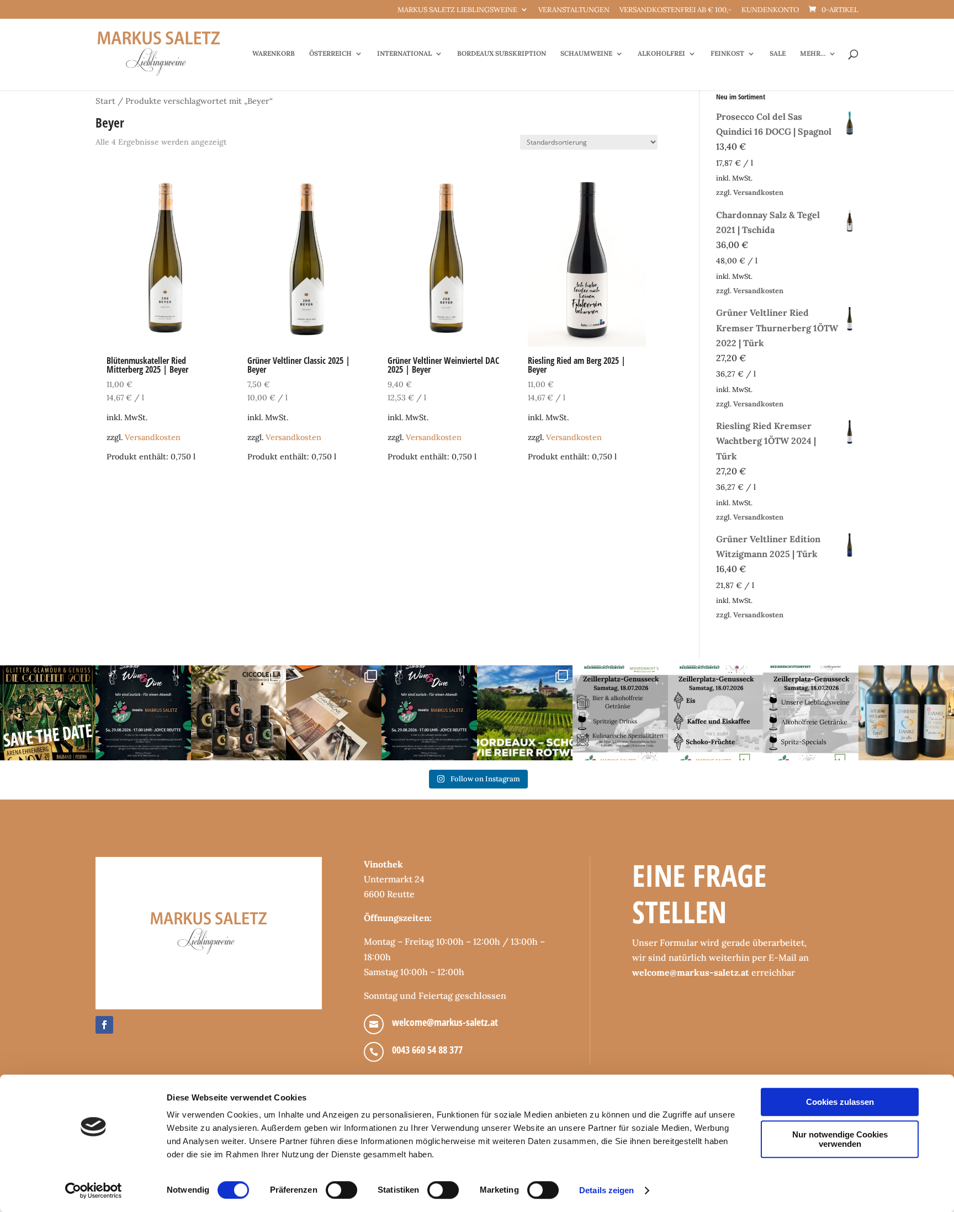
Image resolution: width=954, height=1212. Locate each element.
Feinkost (727, 53)
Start (105, 101)
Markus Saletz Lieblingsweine (457, 10)
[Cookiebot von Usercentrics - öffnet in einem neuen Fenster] (93, 1190)
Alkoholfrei (661, 53)
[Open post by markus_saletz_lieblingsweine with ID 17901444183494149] (333, 713)
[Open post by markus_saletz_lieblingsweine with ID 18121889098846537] (239, 713)
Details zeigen (606, 1190)
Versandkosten (153, 437)
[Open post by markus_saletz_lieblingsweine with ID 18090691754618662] (716, 713)
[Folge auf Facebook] (104, 1025)
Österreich (330, 53)
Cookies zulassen (840, 1102)
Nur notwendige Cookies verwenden (840, 1139)
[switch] (341, 1190)
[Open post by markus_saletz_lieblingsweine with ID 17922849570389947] (620, 713)
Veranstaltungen (574, 10)
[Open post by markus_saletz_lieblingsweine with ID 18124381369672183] (810, 713)
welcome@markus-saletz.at (445, 1022)
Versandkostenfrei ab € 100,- (675, 10)
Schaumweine (586, 53)
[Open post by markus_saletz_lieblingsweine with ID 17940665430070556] (429, 713)
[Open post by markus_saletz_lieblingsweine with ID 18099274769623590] (143, 713)
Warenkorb (273, 53)
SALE (778, 53)
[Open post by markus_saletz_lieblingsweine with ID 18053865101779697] (906, 713)
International (404, 53)
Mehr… (812, 53)
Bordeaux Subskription (501, 53)
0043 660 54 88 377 (427, 1049)
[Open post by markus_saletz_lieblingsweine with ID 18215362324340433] (48, 713)
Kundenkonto (770, 10)
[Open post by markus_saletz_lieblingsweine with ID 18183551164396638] (525, 713)
